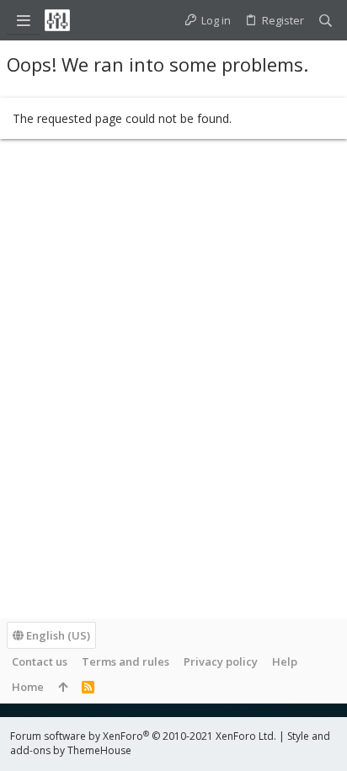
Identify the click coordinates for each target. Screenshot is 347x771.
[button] (23, 20)
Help (284, 661)
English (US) (57, 635)
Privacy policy (221, 661)
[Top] (62, 686)
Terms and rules (125, 661)
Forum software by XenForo (143, 736)
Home (28, 686)
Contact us (39, 661)
